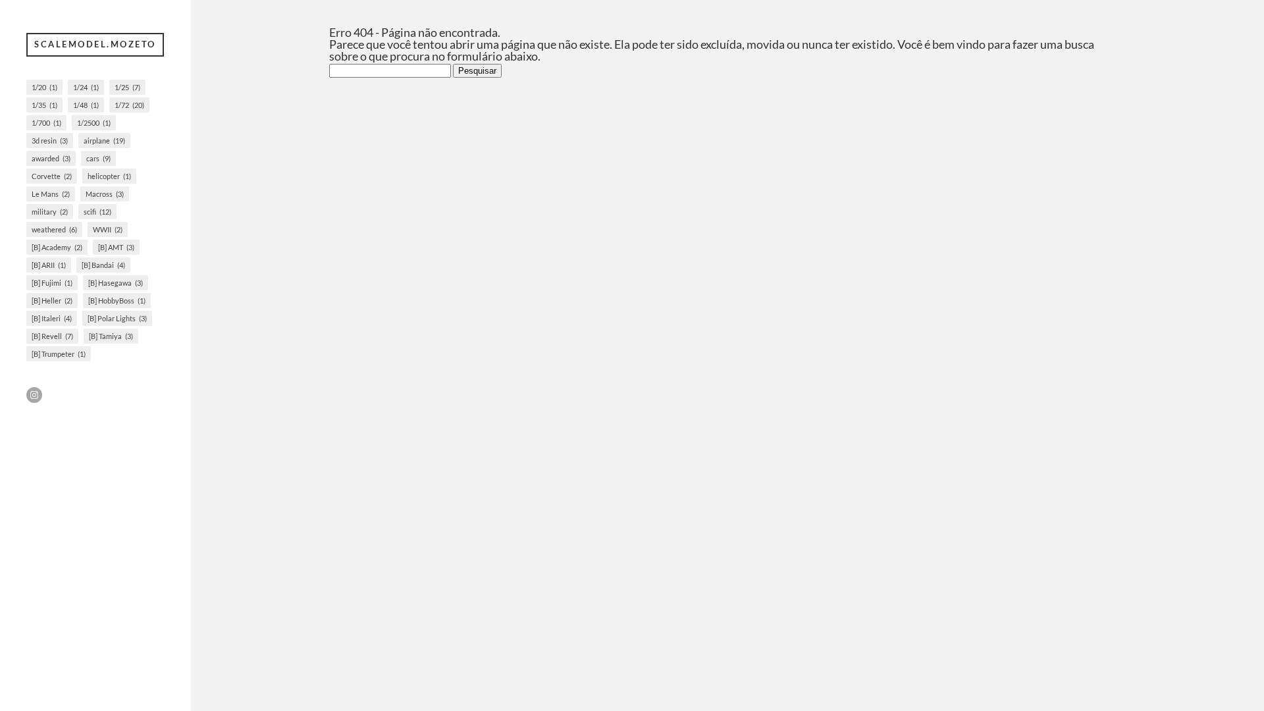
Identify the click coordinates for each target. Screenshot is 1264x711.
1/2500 (94, 122)
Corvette (52, 176)
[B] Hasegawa (115, 282)
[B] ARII (49, 265)
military (50, 211)
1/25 (127, 87)
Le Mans (51, 194)
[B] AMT (116, 247)
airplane (104, 140)
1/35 (44, 105)
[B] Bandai (103, 265)
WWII (107, 229)
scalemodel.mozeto (95, 44)
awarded (51, 158)
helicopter (109, 176)
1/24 (86, 87)
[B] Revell (52, 336)
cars (98, 158)
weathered (54, 229)
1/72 (129, 105)
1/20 (44, 87)
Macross (105, 194)
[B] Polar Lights (117, 318)
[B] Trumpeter (59, 354)
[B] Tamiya (111, 336)
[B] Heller (52, 300)
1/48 (86, 105)
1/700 (46, 122)
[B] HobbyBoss (116, 300)
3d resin (50, 140)
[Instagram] (34, 395)
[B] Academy (57, 247)
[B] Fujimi (52, 282)
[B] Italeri (52, 318)
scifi (97, 211)
